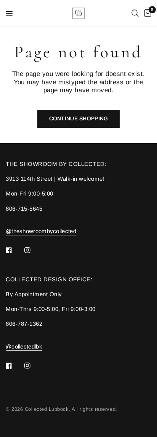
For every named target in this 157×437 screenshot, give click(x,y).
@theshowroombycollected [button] (41, 231)
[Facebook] (14, 250)
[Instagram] (32, 250)
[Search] (135, 13)
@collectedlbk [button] (24, 346)
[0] (146, 13)
